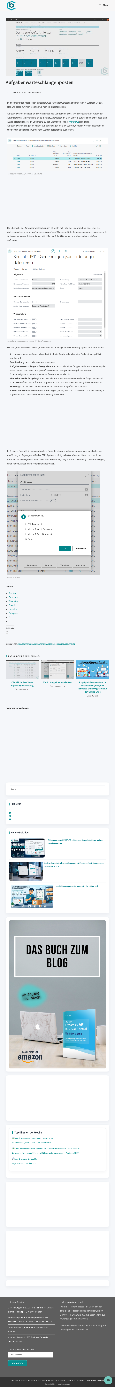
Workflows (74, 121)
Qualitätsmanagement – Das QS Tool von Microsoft (77, 886)
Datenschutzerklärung (95, 1380)
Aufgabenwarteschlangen (28, 644)
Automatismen (69, 644)
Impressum (81, 1380)
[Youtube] (10, 819)
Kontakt (62, 1380)
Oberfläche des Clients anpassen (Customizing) (22, 684)
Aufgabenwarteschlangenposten (51, 644)
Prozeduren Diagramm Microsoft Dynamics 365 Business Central (35, 1380)
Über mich (71, 1380)
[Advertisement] (57, 200)
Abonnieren (17, 1363)
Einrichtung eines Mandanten (57, 682)
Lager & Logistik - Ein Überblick (24, 1163)
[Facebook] (10, 813)
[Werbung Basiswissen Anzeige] (57, 994)
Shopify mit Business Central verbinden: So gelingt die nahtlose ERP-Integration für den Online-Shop (92, 687)
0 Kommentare (34, 92)
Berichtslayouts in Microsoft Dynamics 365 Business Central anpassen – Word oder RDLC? (45, 1153)
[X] (10, 809)
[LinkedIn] (10, 816)
